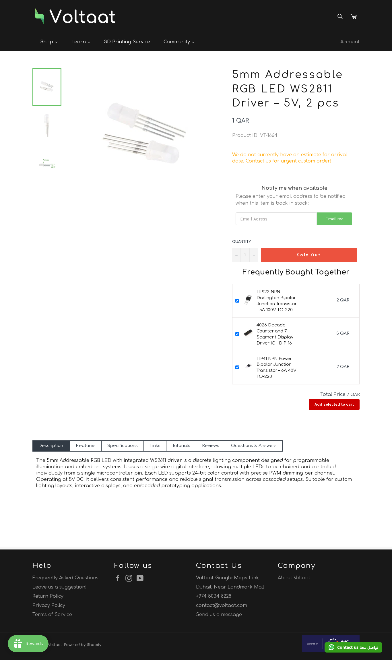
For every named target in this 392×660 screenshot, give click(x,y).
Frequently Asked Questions (65, 577)
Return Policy (47, 596)
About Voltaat (294, 577)
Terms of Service (52, 614)
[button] (353, 647)
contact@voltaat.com (221, 605)
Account (350, 41)
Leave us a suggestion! (59, 587)
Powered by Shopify (82, 645)
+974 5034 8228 (213, 596)
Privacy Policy (48, 605)
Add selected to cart (334, 404)
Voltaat (55, 645)
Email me (334, 218)
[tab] (51, 446)
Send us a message (219, 614)
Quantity (241, 242)
